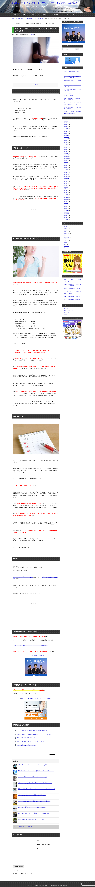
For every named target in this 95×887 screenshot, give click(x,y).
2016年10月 (66, 199)
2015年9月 (66, 215)
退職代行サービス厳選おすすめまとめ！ (27, 737)
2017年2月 (66, 192)
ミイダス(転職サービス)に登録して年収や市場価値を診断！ (33, 730)
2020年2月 (66, 131)
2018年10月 (66, 158)
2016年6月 (66, 206)
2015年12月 (66, 210)
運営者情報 (66, 308)
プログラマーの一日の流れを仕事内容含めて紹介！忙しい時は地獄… (72, 112)
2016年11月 (66, 197)
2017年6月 (66, 185)
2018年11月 (66, 156)
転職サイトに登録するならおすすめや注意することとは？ (32, 741)
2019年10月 (66, 138)
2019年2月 (66, 151)
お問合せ (73, 14)
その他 (65, 247)
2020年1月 (66, 133)
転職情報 (65, 238)
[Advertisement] (36, 221)
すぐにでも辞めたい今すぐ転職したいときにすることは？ (32, 777)
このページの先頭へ (89, 884)
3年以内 (30, 826)
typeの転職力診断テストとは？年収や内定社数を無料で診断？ (72, 292)
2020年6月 (66, 124)
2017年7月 (66, 183)
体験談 (65, 244)
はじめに (65, 226)
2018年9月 (66, 160)
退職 (18, 826)
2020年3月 (66, 129)
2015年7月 (66, 219)
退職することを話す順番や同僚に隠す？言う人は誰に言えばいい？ (35, 783)
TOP (24, 18)
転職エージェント (35, 14)
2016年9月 (66, 201)
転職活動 (65, 230)
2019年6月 (66, 146)
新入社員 (25, 826)
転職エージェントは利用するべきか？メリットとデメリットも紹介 (31, 645)
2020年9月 (66, 122)
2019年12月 (66, 135)
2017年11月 (66, 176)
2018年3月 (66, 169)
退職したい (45, 14)
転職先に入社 (66, 233)
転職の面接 (66, 231)
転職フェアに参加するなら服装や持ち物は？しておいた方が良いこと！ (72, 99)
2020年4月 (66, 128)
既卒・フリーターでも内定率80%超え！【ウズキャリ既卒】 (36, 698)
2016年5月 (66, 208)
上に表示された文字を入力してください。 (23, 873)
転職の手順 (16, 14)
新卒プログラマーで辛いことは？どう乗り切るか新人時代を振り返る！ (36, 771)
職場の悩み (66, 242)
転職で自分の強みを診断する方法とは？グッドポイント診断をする (72, 77)
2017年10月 (66, 178)
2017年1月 (66, 194)
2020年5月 (66, 126)
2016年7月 (66, 204)
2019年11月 (66, 137)
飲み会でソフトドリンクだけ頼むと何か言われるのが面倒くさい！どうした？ (72, 103)
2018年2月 (66, 171)
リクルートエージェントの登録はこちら (36, 655)
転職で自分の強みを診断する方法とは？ (72, 296)
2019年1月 (66, 153)
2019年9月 (66, 140)
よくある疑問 (31, 34)
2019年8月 (66, 142)
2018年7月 (66, 163)
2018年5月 (66, 167)
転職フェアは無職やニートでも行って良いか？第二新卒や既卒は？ (72, 94)
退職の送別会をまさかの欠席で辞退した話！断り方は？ (32, 795)
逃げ (21, 826)
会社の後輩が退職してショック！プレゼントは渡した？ (32, 807)
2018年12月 (66, 154)
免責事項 (65, 314)
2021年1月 (66, 121)
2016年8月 (66, 203)
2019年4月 (66, 149)
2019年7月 (66, 144)
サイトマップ (64, 14)
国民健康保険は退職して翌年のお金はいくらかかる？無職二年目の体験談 (36, 789)
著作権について (67, 312)
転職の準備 (66, 228)
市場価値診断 (55, 14)
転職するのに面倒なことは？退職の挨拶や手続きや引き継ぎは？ (34, 801)
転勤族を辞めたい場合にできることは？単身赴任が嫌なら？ (72, 108)
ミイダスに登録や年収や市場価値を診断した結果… (72, 300)
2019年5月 (66, 147)
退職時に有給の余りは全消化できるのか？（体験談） (31, 819)
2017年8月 (66, 181)
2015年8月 (66, 217)
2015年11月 (66, 212)
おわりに (65, 235)
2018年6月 (66, 165)
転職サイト (25, 14)
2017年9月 (66, 179)
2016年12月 (66, 195)
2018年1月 (66, 172)
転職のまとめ (66, 237)
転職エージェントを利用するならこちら (23, 577)
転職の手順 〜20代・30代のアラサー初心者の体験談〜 (45, 2)
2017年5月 (66, 187)
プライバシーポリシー (68, 310)
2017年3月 (66, 190)
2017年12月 (66, 174)
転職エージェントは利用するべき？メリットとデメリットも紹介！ (72, 72)
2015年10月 (66, 213)
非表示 (36, 84)
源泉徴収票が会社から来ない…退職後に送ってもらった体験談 (33, 813)
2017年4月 (66, 188)
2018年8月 (66, 162)
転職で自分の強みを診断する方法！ (26, 745)
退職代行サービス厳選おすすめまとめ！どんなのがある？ (32, 765)
